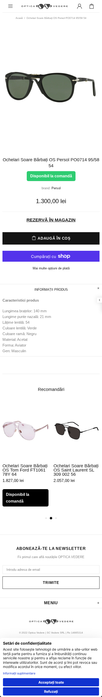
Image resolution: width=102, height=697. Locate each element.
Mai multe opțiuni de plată (51, 268)
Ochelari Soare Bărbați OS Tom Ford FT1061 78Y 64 (25, 470)
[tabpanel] (25, 458)
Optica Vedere (44, 6)
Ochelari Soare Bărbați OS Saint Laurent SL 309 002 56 (76, 470)
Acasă (19, 18)
